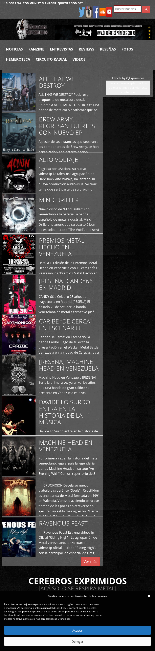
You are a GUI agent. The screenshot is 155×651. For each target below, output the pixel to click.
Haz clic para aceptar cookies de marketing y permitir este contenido (128, 87)
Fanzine (36, 49)
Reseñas (108, 49)
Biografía (13, 3)
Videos (79, 59)
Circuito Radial (51, 59)
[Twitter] (82, 12)
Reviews (86, 49)
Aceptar (77, 630)
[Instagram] (89, 12)
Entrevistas (61, 49)
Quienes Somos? (70, 3)
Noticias (14, 49)
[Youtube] (109, 12)
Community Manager (39, 3)
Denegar (77, 641)
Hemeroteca (18, 59)
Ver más (90, 561)
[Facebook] (96, 12)
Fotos (127, 49)
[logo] (32, 29)
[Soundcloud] (102, 12)
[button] (149, 596)
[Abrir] (103, 32)
